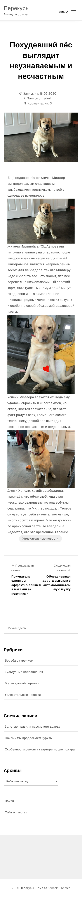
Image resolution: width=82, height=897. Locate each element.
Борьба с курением (19, 661)
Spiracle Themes (59, 888)
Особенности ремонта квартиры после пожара (40, 750)
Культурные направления (24, 672)
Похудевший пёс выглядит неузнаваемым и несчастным (41, 60)
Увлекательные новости (40, 539)
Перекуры (17, 8)
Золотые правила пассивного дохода (33, 727)
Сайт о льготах (16, 812)
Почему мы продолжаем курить (28, 738)
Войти (9, 801)
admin (48, 98)
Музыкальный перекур (22, 683)
